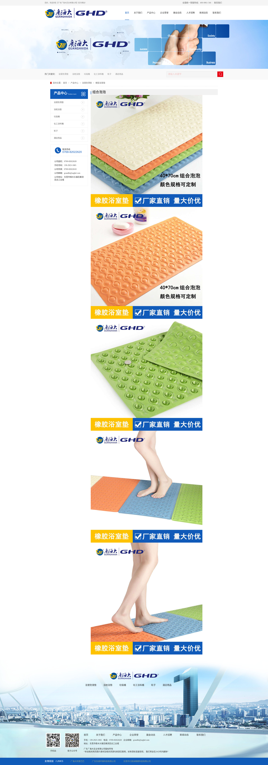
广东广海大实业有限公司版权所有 (98, 749)
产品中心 (151, 13)
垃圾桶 (87, 74)
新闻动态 (203, 13)
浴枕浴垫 (76, 74)
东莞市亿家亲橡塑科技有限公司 (137, 761)
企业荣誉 (164, 13)
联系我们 (218, 3)
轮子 (109, 74)
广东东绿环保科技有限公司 (104, 761)
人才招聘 (190, 13)
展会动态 (177, 13)
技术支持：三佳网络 (167, 761)
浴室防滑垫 (63, 74)
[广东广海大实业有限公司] (134, 673)
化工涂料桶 (99, 74)
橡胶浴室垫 (100, 83)
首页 (127, 13)
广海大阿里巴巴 (77, 761)
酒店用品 (119, 74)
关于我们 (138, 13)
